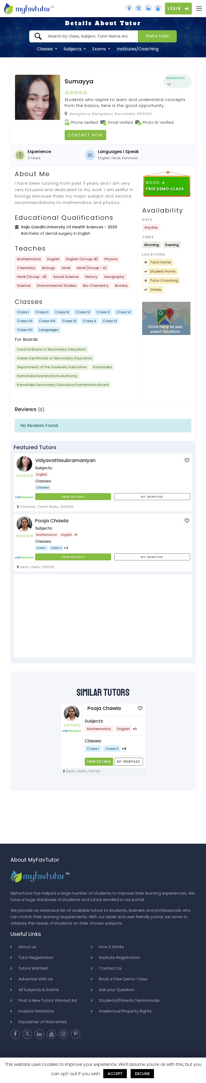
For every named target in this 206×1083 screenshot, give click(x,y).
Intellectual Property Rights (125, 1011)
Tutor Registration (36, 957)
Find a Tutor (157, 36)
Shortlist (175, 78)
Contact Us (110, 968)
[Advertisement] (103, 615)
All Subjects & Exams (39, 989)
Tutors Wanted (33, 968)
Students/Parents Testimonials (129, 1000)
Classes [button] (45, 49)
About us (27, 947)
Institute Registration (119, 957)
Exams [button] (99, 49)
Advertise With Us (36, 979)
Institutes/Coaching (138, 49)
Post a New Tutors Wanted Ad (48, 1000)
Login (174, 8)
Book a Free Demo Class (123, 979)
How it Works (111, 947)
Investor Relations (36, 1011)
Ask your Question (116, 989)
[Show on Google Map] (166, 318)
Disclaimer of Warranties (43, 1022)
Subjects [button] (73, 49)
